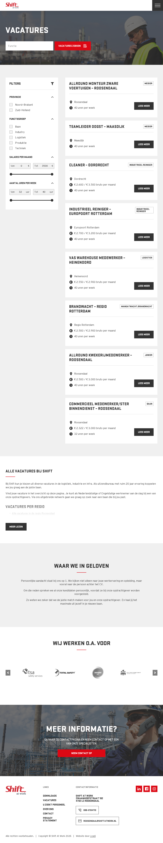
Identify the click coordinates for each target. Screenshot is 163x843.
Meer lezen (16, 526)
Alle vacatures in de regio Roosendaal (33, 513)
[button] (8, 673)
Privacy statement (50, 819)
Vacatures (49, 800)
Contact (48, 813)
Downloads (50, 795)
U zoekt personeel (54, 804)
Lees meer (144, 106)
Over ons (48, 809)
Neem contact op (81, 753)
